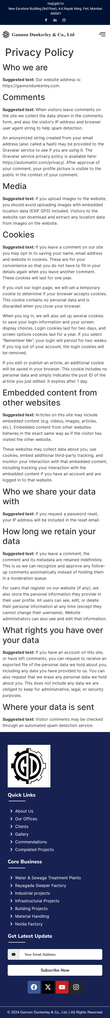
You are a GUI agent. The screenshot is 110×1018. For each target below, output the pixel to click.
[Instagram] (64, 20)
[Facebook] (46, 20)
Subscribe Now (55, 970)
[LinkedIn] (55, 20)
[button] (93, 34)
